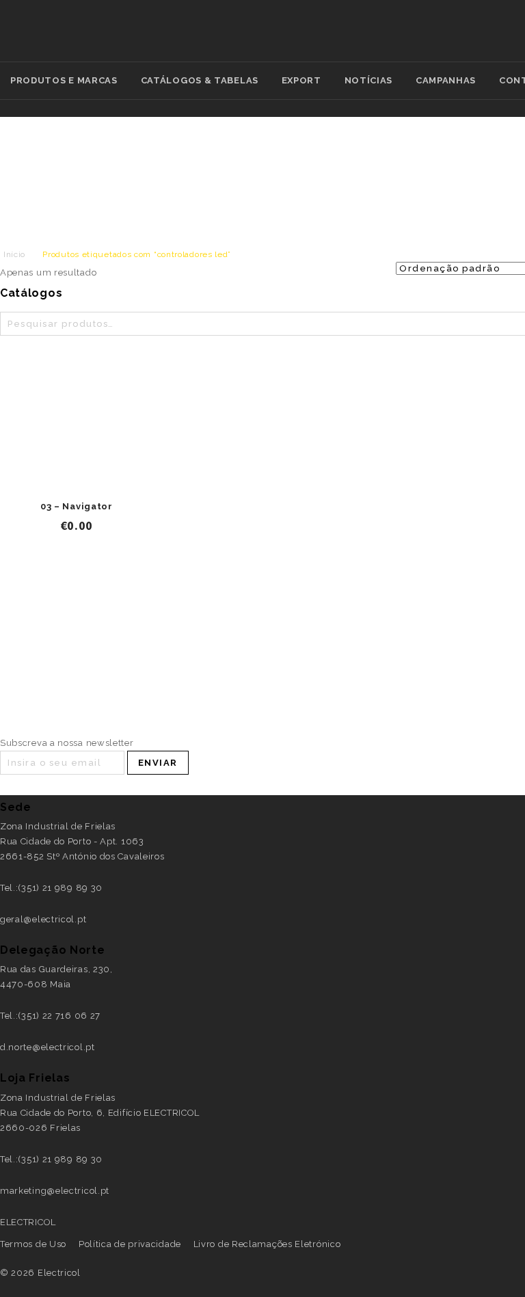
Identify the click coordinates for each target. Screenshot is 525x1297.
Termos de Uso (33, 1244)
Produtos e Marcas (64, 80)
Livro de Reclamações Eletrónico (267, 1244)
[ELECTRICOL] (410, 39)
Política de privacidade (130, 1244)
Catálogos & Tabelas (199, 80)
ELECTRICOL (28, 1222)
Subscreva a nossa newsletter (67, 743)
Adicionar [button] (76, 479)
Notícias (369, 80)
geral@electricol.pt (43, 919)
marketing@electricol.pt (54, 1191)
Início (14, 254)
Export (301, 80)
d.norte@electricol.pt (47, 1047)
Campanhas (446, 80)
